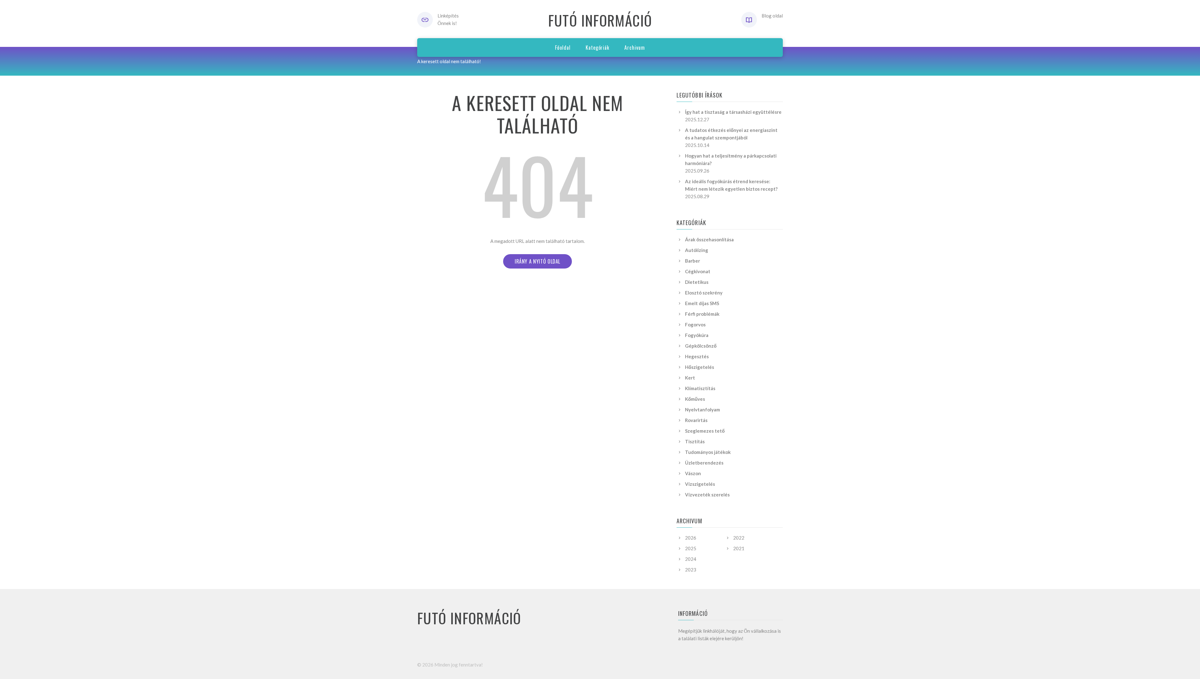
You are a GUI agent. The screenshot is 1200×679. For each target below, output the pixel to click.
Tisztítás (695, 441)
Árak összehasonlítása (709, 239)
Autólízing (696, 250)
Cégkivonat (697, 271)
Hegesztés (697, 356)
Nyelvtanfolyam (702, 409)
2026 (690, 538)
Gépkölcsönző (701, 346)
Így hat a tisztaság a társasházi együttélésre (733, 112)
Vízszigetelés (700, 484)
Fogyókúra (696, 335)
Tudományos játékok (708, 452)
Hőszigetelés (699, 367)
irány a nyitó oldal (537, 261)
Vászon (693, 473)
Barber (692, 261)
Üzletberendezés (704, 462)
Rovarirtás (696, 420)
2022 (738, 538)
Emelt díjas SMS (702, 303)
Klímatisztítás (700, 388)
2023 (690, 569)
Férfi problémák (702, 314)
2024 (690, 559)
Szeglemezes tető (705, 431)
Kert (690, 377)
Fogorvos (695, 324)
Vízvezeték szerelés (707, 494)
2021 (738, 548)
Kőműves (695, 399)
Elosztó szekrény (703, 292)
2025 (690, 548)
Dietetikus (696, 282)
